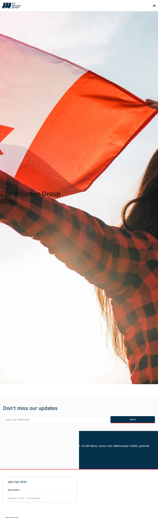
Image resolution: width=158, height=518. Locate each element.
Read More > (20, 459)
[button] (154, 5)
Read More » (14, 490)
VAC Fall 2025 (17, 482)
